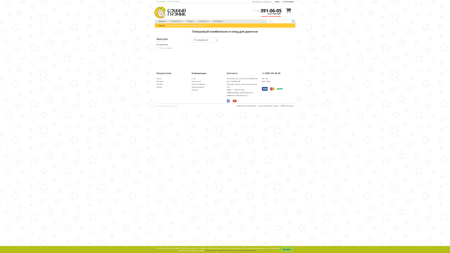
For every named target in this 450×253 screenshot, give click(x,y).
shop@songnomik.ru (246, 93)
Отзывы (159, 87)
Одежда (162, 21)
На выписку (176, 21)
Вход (277, 2)
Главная (161, 25)
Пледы (190, 21)
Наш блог (159, 84)
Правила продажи (198, 87)
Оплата (159, 79)
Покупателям (256, 2)
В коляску (203, 21)
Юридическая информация (246, 106)
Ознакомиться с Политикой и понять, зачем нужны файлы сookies (230, 250)
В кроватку (218, 21)
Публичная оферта (287, 106)
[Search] (293, 21)
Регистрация (288, 2)
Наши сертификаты (198, 84)
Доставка (159, 81)
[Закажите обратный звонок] (267, 10)
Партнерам (267, 2)
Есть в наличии (166, 48)
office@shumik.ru (242, 96)
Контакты (195, 90)
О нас (194, 79)
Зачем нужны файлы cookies (268, 106)
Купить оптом (196, 81)
